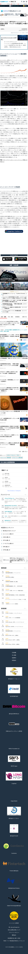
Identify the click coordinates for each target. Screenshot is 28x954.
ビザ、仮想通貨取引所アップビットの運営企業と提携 (9, 419)
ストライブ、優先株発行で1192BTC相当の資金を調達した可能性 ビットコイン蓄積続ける (9, 389)
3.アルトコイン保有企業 (17, 457)
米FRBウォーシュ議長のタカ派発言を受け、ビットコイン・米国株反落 (9, 443)
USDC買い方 (14, 4)
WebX (25, 953)
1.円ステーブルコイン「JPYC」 (13, 455)
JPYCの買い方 (6, 540)
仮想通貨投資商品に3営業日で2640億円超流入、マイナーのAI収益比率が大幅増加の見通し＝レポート (9, 428)
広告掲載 (14, 652)
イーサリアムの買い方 (8, 543)
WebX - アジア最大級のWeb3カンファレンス (14, 940)
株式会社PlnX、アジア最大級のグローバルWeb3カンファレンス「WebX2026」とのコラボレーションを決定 (16, 522)
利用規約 (14, 660)
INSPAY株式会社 (8, 511)
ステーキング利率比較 (23, 4)
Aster (6, 516)
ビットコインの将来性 (5, 4)
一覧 (25, 494)
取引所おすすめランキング (9, 530)
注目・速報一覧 (23, 451)
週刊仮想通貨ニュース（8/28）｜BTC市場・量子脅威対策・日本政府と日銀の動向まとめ (9, 336)
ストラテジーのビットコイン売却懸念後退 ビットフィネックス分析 (13, 412)
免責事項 (14, 657)
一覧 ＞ (25, 291)
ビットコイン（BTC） (5, 60)
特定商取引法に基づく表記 (14, 938)
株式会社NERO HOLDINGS (11, 505)
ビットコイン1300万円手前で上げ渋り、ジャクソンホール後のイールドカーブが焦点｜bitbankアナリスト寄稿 (9, 323)
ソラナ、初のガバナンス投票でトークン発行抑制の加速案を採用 (9, 435)
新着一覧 (8, 953)
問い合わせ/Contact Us (14, 927)
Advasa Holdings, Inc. (10, 498)
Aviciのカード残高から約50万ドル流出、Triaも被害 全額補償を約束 (8, 372)
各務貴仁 (2, 28)
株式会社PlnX (8, 520)
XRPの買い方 (6, 546)
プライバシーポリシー (14, 932)
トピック (14, 953)
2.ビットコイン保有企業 (6, 457)
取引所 (19, 953)
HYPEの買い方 (6, 549)
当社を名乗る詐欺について (14, 929)
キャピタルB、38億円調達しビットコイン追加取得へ (9, 380)
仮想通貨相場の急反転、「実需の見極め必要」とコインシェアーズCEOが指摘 (9, 364)
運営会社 (14, 935)
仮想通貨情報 (24, 28)
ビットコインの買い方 (8, 534)
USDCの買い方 (6, 537)
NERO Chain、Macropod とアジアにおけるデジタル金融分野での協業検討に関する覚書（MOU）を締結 (16, 507)
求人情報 (14, 655)
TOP (3, 953)
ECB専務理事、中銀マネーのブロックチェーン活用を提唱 (14, 358)
